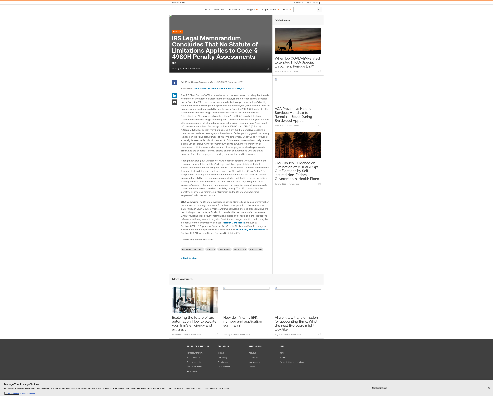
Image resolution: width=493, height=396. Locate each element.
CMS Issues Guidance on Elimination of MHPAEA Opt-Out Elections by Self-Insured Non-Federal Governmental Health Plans (297, 171)
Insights (221, 353)
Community (222, 357)
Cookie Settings (379, 388)
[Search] (319, 9)
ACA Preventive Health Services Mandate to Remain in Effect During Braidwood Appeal (293, 114)
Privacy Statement (27, 393)
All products (192, 371)
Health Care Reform (234, 222)
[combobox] (307, 9)
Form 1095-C (240, 249)
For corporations (193, 357)
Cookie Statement (12, 393)
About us (252, 353)
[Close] (489, 388)
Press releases (224, 367)
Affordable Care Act (192, 249)
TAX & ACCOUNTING (214, 9)
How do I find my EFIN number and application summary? (242, 321)
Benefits (177, 32)
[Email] (174, 102)
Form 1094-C (224, 249)
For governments (194, 362)
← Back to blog (189, 258)
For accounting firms (195, 353)
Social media (223, 362)
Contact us (253, 357)
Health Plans (256, 249)
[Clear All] (314, 9)
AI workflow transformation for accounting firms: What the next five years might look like (296, 323)
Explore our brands (194, 367)
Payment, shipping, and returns (292, 362)
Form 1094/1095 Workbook (250, 229)
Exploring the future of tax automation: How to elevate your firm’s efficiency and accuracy (194, 323)
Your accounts (254, 362)
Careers (252, 367)
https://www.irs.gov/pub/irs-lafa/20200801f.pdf (219, 88)
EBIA (174, 63)
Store (282, 353)
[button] (236, 10)
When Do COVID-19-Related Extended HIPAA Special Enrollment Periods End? (297, 62)
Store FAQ (283, 357)
